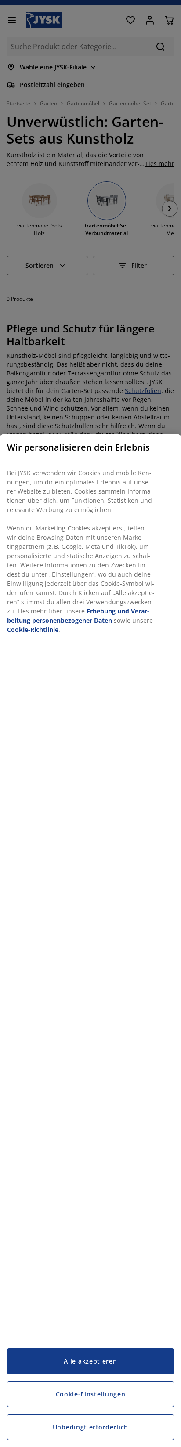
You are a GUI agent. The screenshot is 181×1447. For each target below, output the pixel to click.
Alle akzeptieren (90, 1361)
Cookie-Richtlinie (32, 629)
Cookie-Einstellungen (91, 1394)
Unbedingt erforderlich (90, 1427)
